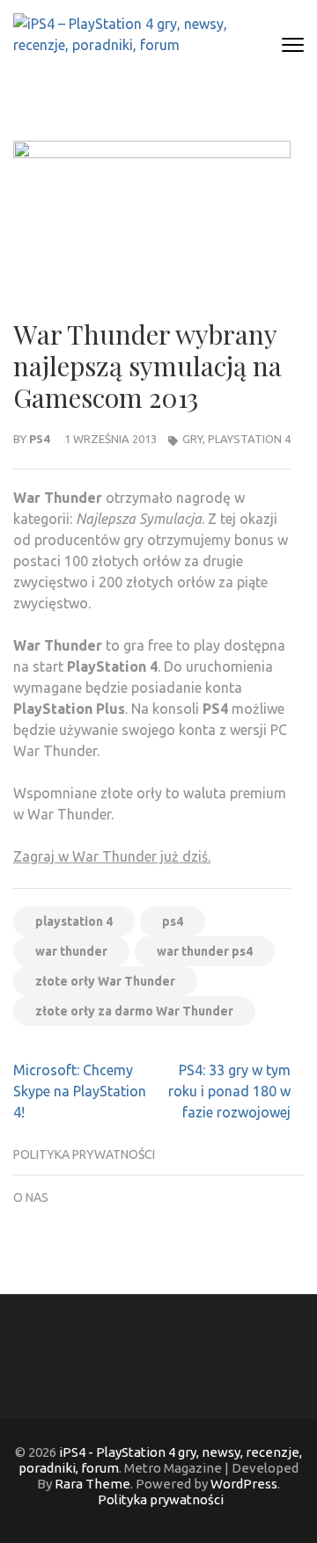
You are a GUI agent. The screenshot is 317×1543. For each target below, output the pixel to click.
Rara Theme (92, 1483)
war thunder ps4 (205, 951)
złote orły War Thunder (105, 981)
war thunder (71, 951)
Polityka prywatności (84, 1154)
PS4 (39, 439)
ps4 (172, 921)
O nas (30, 1197)
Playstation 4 (249, 439)
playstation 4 (74, 921)
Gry (192, 439)
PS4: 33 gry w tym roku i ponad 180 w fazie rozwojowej (229, 1091)
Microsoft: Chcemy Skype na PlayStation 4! (79, 1091)
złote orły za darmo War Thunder (134, 1011)
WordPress (243, 1483)
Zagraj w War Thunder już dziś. (111, 856)
